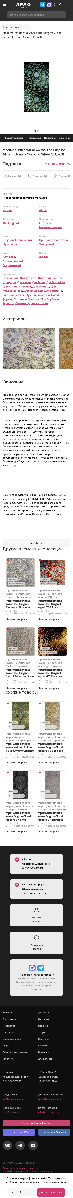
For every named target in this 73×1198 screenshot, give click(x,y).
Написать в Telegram (54, 1132)
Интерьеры (34, 137)
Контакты (8, 1032)
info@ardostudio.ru (48, 1112)
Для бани (38, 282)
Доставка (43, 1012)
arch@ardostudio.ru (13, 1112)
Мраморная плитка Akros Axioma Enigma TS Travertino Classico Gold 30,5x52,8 (20, 749)
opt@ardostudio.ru (13, 1099)
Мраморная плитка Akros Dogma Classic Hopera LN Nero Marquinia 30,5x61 (19, 818)
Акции (6, 1045)
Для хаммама (53, 290)
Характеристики (14, 137)
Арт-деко (9, 257)
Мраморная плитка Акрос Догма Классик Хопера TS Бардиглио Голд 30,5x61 (51, 737)
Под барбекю (50, 299)
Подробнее (35, 543)
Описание (50, 137)
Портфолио (9, 1025)
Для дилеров (45, 1058)
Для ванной (11, 278)
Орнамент (46, 240)
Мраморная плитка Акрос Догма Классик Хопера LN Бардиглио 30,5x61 (52, 806)
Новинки (43, 1025)
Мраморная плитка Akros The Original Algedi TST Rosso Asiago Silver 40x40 (50, 605)
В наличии (44, 1019)
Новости (7, 1012)
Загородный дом (14, 295)
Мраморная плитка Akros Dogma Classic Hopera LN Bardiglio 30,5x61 (51, 818)
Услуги (42, 1032)
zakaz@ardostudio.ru (49, 1099)
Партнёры (44, 1039)
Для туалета (28, 278)
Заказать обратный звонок (36, 1123)
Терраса (8, 303)
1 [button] (35, 131)
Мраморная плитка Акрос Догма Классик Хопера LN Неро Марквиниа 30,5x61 (19, 806)
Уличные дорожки (27, 303)
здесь (16, 465)
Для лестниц (40, 286)
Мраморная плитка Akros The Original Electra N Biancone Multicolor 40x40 (18, 605)
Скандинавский (13, 261)
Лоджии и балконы (26, 299)
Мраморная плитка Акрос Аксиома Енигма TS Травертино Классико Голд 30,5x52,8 (20, 737)
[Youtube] (33, 1146)
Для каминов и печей (17, 286)
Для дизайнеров (12, 1039)
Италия (7, 210)
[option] (36, 87)
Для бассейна (55, 282)
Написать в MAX (19, 1132)
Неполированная (50, 227)
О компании (9, 1019)
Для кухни (24, 282)
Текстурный (47, 244)
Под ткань (61, 240)
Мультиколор (11, 244)
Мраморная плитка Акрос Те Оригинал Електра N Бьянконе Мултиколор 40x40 (19, 594)
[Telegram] (20, 1146)
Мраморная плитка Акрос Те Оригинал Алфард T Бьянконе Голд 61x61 (50, 663)
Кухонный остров (38, 295)
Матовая (45, 223)
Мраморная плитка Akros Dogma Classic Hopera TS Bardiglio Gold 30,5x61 (51, 749)
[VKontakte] (7, 1146)
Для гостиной (47, 278)
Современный (12, 265)
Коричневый (23, 240)
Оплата (42, 1045)
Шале (44, 303)
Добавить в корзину (51, 1192)
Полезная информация (15, 1052)
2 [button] (38, 131)
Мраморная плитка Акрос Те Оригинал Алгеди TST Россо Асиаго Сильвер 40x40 (50, 594)
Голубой (8, 240)
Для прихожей (33, 290)
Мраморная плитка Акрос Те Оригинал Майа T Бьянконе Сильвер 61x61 (18, 663)
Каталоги (8, 1058)
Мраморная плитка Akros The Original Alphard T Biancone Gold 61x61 (50, 674)
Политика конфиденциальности (20, 1168)
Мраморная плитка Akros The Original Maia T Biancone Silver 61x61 (20, 674)
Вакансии (43, 1052)
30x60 (43, 257)
